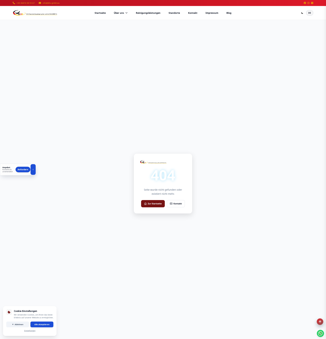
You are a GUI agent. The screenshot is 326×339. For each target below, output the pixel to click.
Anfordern (23, 169)
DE (309, 13)
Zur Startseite (155, 203)
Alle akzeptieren (41, 324)
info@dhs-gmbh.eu (51, 3)
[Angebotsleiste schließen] (33, 169)
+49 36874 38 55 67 (26, 3)
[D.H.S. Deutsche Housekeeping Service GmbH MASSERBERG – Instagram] (308, 3)
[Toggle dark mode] (302, 13)
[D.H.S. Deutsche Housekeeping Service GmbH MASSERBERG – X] (312, 3)
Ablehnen (19, 324)
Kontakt (177, 203)
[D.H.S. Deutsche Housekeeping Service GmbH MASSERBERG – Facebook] (305, 3)
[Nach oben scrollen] (320, 321)
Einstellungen (29, 331)
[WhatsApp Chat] (320, 333)
